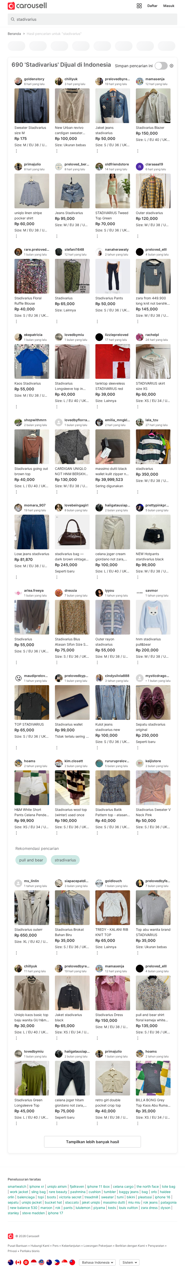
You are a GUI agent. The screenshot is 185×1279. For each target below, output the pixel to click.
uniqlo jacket (32, 1202)
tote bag (168, 1186)
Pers (56, 1245)
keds (112, 1208)
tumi (120, 1197)
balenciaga (26, 1197)
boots (51, 1197)
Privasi (12, 1251)
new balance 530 (23, 1208)
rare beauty (58, 1192)
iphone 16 (162, 1197)
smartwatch (17, 1186)
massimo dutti (114, 1202)
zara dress (149, 1208)
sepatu (13, 1202)
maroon (46, 1208)
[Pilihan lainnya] (16, 151)
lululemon (83, 1208)
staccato (72, 1202)
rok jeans (150, 1202)
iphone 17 (55, 1213)
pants (68, 1208)
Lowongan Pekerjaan (98, 1245)
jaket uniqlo (91, 1202)
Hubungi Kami (40, 1245)
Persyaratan (156, 1245)
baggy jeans (129, 1192)
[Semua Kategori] (139, 6)
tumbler (110, 1192)
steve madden (33, 1213)
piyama (99, 1208)
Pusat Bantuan (17, 1245)
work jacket (19, 1192)
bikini (131, 1197)
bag (145, 1192)
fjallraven (77, 1186)
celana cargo (123, 1186)
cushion (95, 1192)
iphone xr (36, 1186)
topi (41, 1197)
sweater (107, 1197)
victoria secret (70, 1197)
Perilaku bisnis (30, 1251)
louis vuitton (128, 1208)
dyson (165, 1208)
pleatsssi (145, 1197)
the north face (148, 1186)
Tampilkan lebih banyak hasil (92, 1141)
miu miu (134, 1202)
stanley (13, 1213)
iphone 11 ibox (98, 1186)
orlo (154, 1192)
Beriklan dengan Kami (130, 1245)
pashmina (78, 1192)
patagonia (169, 1202)
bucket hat (53, 1202)
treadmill (91, 1197)
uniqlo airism (57, 1186)
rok (57, 1208)
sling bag (38, 1192)
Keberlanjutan (71, 1245)
